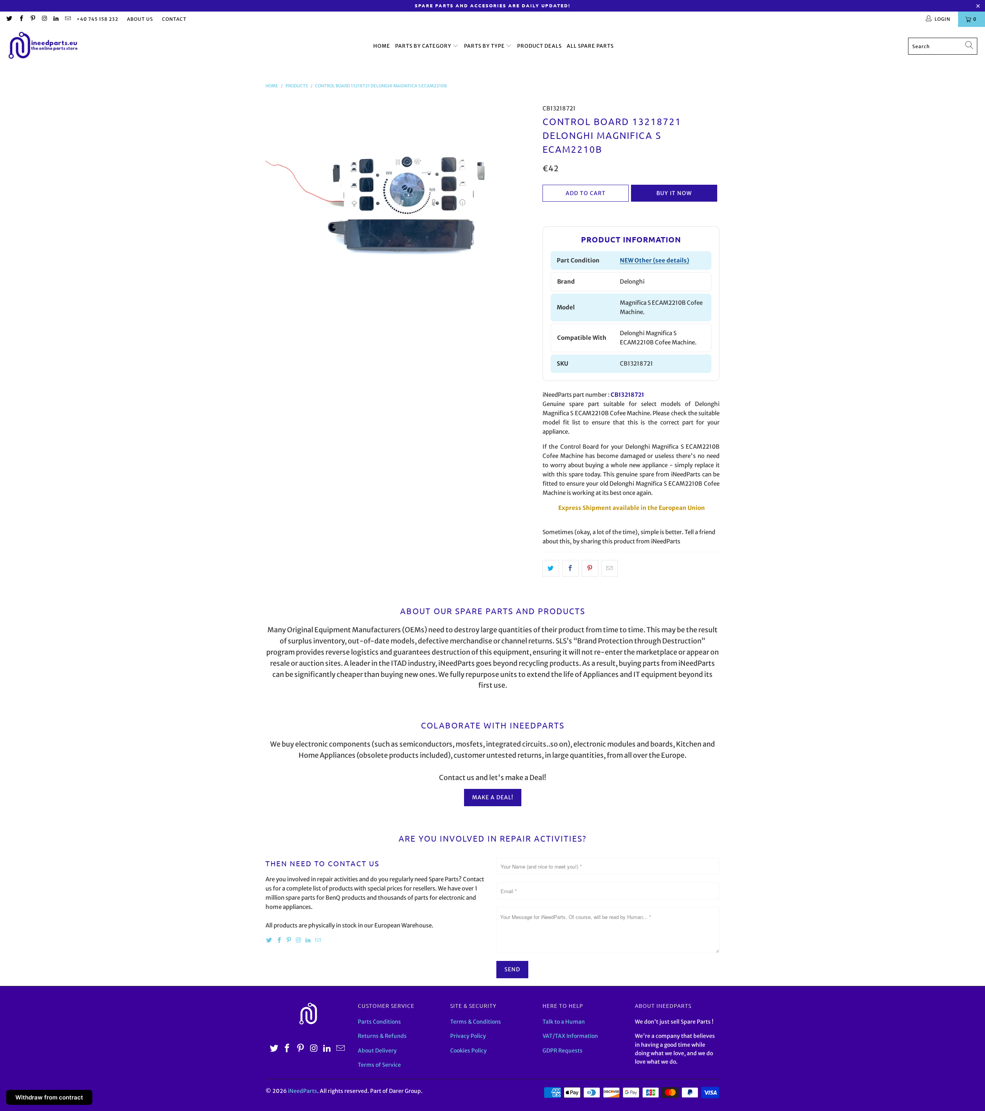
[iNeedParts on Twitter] (9, 19)
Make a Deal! (492, 797)
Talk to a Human (564, 1021)
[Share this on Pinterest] (590, 568)
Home (381, 46)
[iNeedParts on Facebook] (20, 19)
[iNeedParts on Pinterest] (32, 19)
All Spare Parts (590, 46)
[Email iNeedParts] (67, 19)
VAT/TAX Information (570, 1035)
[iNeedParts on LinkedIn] (55, 19)
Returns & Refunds (382, 1035)
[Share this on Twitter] (551, 568)
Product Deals (539, 46)
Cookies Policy (468, 1050)
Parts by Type (485, 46)
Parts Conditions (379, 1021)
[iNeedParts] (43, 46)
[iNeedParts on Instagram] (44, 19)
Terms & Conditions (475, 1021)
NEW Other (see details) (654, 260)
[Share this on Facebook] (570, 568)
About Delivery (377, 1050)
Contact (174, 19)
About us (140, 19)
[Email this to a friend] (609, 568)
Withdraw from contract (49, 1097)
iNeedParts (302, 1091)
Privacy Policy (468, 1035)
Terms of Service (379, 1064)
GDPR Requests (563, 1050)
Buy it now (674, 193)
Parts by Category (423, 46)
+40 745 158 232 (97, 19)
